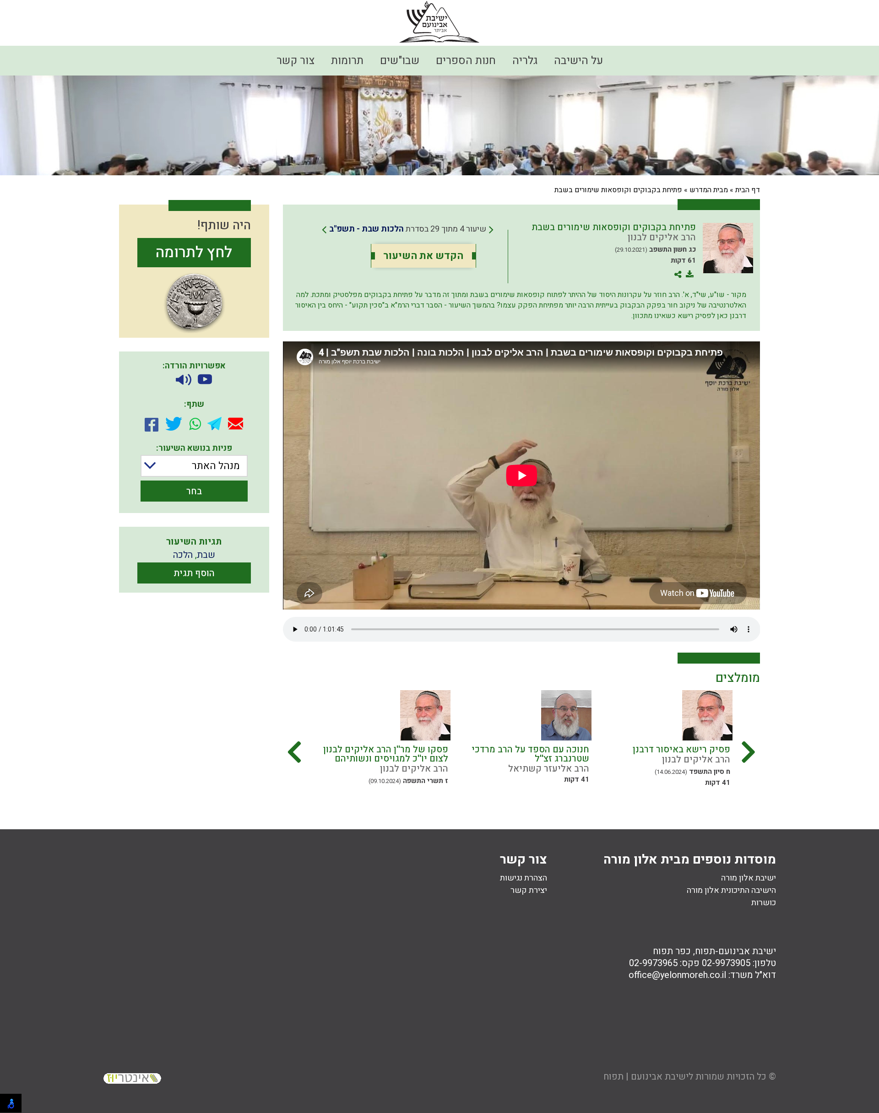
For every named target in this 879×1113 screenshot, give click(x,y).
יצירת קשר (528, 890)
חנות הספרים (466, 61)
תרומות (347, 61)
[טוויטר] (173, 424)
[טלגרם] (214, 424)
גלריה (524, 61)
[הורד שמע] (183, 380)
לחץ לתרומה (194, 252)
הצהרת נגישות (523, 878)
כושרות (763, 903)
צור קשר (296, 61)
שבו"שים (399, 61)
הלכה (183, 555)
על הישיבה (578, 61)
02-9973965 (653, 963)
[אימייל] (235, 423)
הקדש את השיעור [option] (423, 256)
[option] (659, 739)
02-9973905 (726, 963)
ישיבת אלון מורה (748, 878)
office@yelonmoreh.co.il (677, 975)
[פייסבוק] (151, 424)
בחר (194, 491)
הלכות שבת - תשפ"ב (366, 229)
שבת (206, 555)
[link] (407, 229)
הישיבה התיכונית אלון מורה (731, 890)
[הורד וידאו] (205, 380)
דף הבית (747, 189)
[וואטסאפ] (195, 424)
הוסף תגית (194, 573)
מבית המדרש (708, 189)
